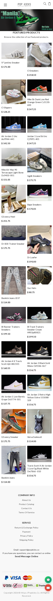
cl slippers (6, 107)
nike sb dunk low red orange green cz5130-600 (38, 102)
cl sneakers (33, 70)
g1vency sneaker (9, 437)
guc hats (31, 288)
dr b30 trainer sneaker (13, 243)
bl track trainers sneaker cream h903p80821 (35, 329)
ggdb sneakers (34, 176)
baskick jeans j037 (10, 298)
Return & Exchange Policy (26, 527)
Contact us (26, 508)
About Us (26, 500)
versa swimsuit (34, 437)
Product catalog (26, 504)
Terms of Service (27, 512)
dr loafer (32, 257)
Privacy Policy (26, 536)
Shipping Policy (26, 540)
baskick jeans (8, 477)
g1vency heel (8, 216)
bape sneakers (34, 204)
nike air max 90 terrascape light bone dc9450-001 (12, 172)
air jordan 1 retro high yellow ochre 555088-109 (38, 397)
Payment (26, 531)
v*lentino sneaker (10, 62)
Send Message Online (26, 556)
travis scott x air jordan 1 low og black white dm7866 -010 (39, 468)
